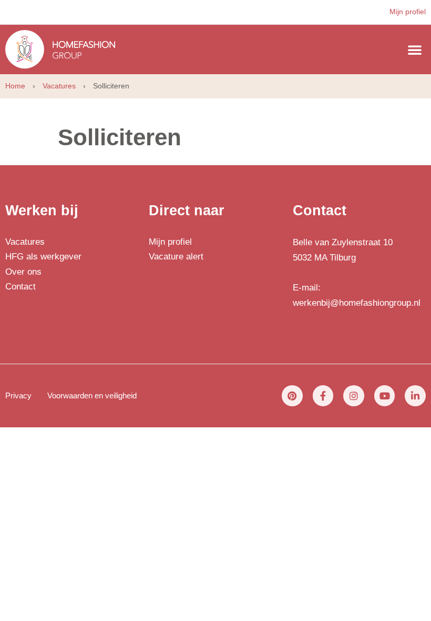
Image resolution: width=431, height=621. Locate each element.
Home (15, 86)
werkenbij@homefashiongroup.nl (356, 303)
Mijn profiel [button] (407, 11)
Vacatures (59, 86)
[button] (415, 49)
